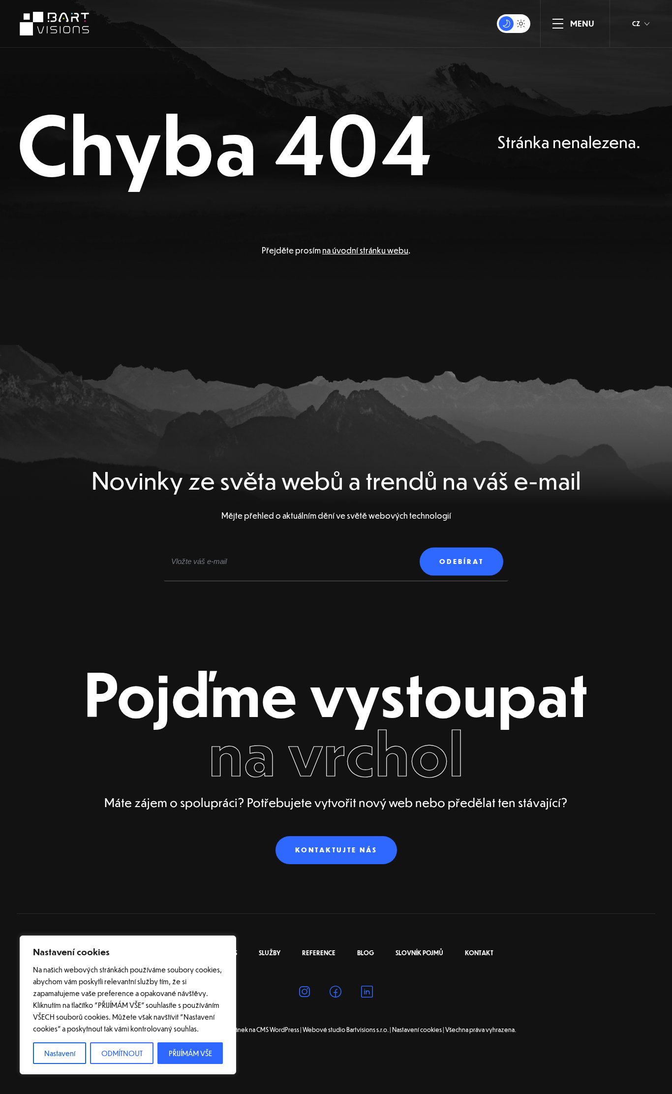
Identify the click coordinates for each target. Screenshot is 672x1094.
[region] (128, 1005)
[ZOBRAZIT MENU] (558, 23)
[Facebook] (335, 993)
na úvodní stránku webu (365, 250)
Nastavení (59, 1053)
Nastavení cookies (417, 1030)
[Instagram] (304, 993)
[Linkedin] (367, 993)
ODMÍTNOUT (122, 1053)
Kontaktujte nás (336, 850)
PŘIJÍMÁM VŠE (190, 1053)
